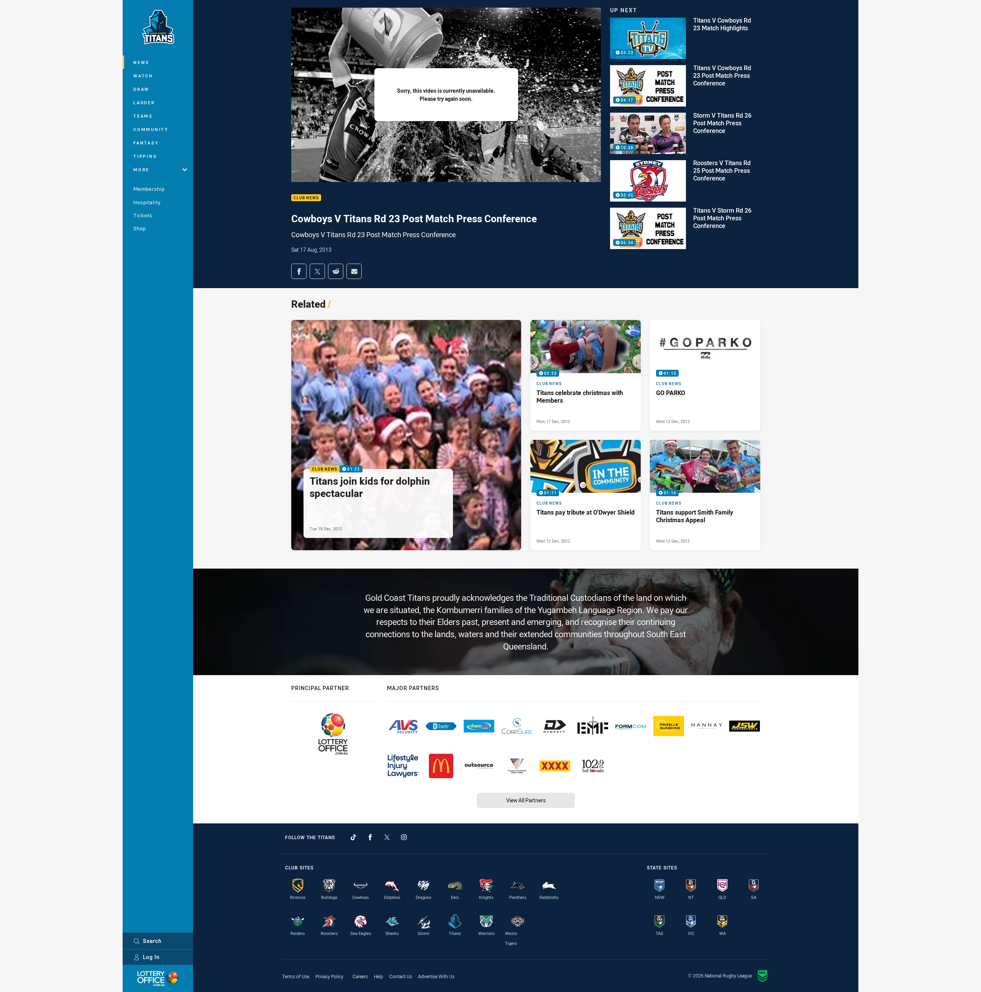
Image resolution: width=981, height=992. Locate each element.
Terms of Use (295, 976)
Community (151, 129)
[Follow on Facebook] (370, 837)
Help (378, 976)
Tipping (145, 156)
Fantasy (146, 143)
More (141, 169)
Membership (149, 188)
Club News (306, 197)
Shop (139, 228)
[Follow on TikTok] (353, 837)
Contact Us (400, 976)
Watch (143, 76)
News (141, 62)
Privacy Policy (329, 976)
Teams (143, 116)
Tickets (143, 215)
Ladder (144, 102)
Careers (360, 976)
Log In (151, 957)
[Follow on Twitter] (387, 837)
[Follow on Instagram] (404, 837)
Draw (141, 89)
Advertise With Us (436, 976)
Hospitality (147, 202)
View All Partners (526, 800)
